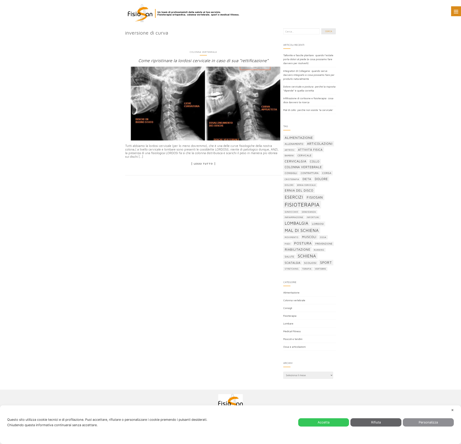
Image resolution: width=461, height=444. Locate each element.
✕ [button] (452, 410)
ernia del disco (299, 190)
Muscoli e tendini (292, 338)
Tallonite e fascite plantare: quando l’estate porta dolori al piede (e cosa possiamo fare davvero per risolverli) (308, 59)
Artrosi (289, 150)
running (319, 250)
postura (303, 243)
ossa (323, 237)
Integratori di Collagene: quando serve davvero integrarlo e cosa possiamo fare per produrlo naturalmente (308, 74)
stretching (292, 269)
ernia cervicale (306, 185)
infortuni (313, 217)
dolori (289, 185)
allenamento (294, 143)
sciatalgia (293, 262)
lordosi (318, 223)
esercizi (294, 197)
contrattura (310, 173)
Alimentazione (291, 292)
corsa (326, 172)
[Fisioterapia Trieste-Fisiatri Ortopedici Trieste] (140, 13)
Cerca (328, 31)
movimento (291, 237)
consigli (291, 172)
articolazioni (320, 143)
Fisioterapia (289, 315)
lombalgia (296, 223)
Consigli (287, 308)
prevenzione (323, 243)
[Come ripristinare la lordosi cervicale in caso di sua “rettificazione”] (203, 103)
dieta (307, 179)
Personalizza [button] (428, 422)
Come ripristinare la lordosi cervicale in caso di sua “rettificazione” (203, 60)
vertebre (320, 269)
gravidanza (309, 212)
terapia (306, 269)
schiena (307, 256)
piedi (287, 244)
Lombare (288, 323)
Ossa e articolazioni (294, 346)
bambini (289, 155)
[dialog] (230, 424)
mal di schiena (302, 230)
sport (326, 262)
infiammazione (294, 217)
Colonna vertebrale (203, 52)
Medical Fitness (292, 331)
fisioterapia (302, 204)
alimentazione (299, 138)
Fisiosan (315, 197)
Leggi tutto (203, 163)
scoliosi (310, 262)
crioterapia (292, 179)
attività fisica (310, 149)
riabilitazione (297, 249)
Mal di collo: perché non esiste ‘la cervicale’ (308, 109)
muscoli (309, 237)
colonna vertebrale (303, 167)
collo (314, 161)
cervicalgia (295, 161)
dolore (321, 179)
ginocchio (291, 212)
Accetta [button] (324, 422)
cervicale (304, 155)
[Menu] (456, 11)
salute (289, 256)
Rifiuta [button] (376, 422)
